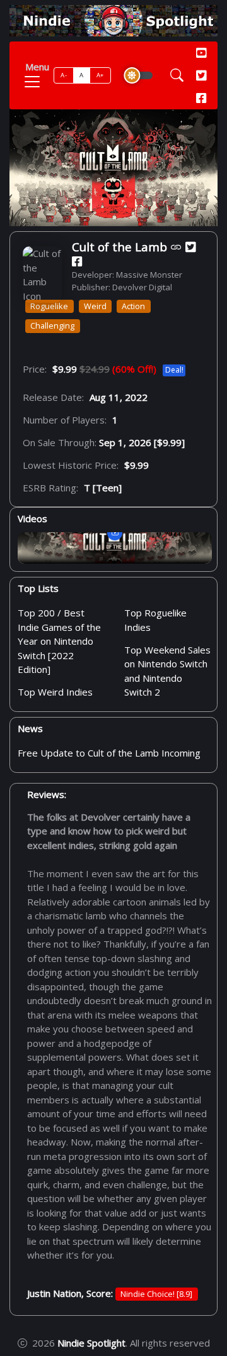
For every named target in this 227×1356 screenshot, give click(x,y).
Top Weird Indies (55, 692)
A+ (100, 75)
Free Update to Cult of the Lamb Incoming (109, 752)
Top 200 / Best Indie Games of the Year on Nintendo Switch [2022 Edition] (59, 640)
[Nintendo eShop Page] (176, 246)
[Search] (177, 75)
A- (64, 75)
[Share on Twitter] (190, 246)
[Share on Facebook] (77, 261)
